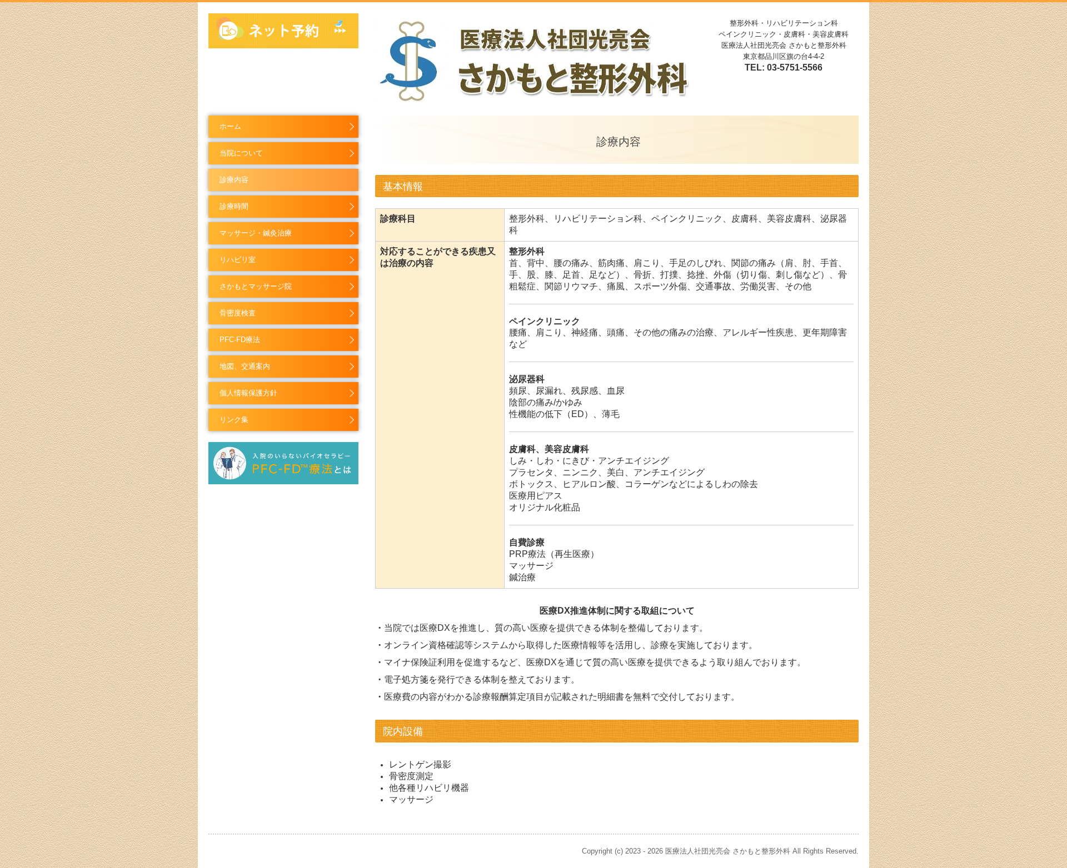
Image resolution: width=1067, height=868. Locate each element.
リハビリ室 (238, 259)
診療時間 (234, 206)
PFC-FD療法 (240, 339)
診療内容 (234, 179)
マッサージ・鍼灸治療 (256, 233)
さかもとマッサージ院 (256, 286)
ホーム (230, 126)
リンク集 (234, 419)
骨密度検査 (238, 313)
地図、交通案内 (245, 366)
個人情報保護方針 (248, 393)
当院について (241, 153)
